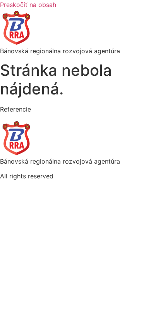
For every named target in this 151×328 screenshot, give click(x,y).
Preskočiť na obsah (28, 5)
